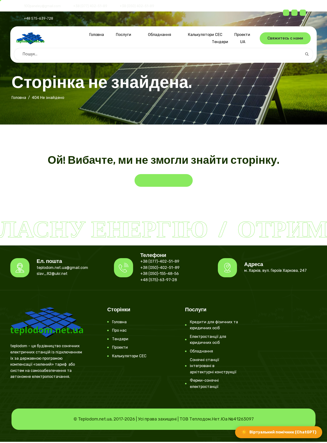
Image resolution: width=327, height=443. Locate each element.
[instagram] (294, 13)
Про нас (119, 330)
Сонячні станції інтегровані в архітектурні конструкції (213, 366)
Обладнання (159, 34)
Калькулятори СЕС (205, 34)
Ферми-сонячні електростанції (204, 383)
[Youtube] (30, 390)
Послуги (123, 34)
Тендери (220, 42)
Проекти (242, 34)
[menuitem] (244, 41)
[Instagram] (22, 390)
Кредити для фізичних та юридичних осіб (214, 325)
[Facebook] (286, 13)
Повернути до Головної (163, 180)
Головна (96, 34)
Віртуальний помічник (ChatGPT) (278, 432)
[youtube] (303, 13)
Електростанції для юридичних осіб (208, 339)
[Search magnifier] (307, 54)
